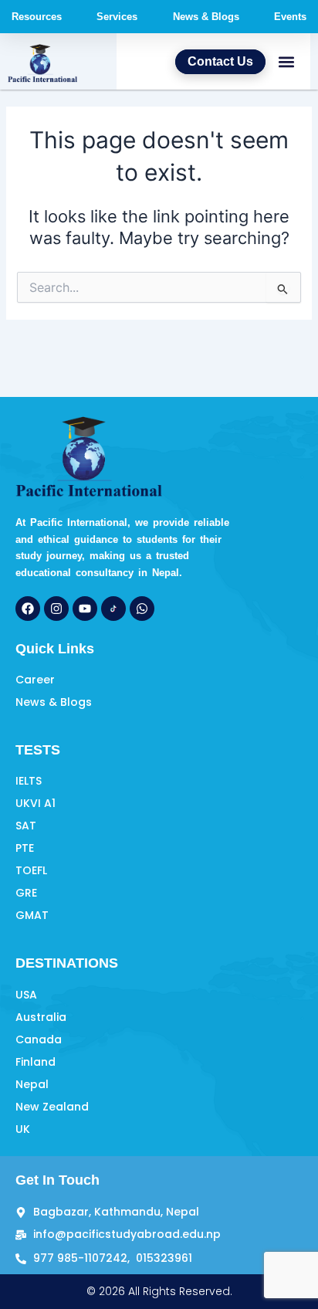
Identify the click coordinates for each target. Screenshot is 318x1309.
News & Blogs (206, 16)
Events (290, 16)
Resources (37, 16)
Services (116, 16)
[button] (286, 61)
